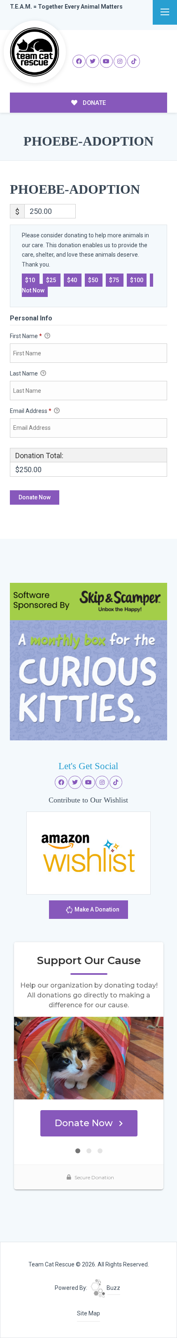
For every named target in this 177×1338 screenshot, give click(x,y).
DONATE (93, 103)
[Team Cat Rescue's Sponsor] (89, 661)
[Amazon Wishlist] (88, 852)
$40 (72, 280)
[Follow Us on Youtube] (106, 61)
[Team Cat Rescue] (35, 52)
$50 (93, 280)
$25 (51, 280)
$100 (136, 280)
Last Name (24, 373)
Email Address (30, 411)
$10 (30, 280)
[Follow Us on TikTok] (133, 61)
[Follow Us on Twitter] (92, 61)
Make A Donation (96, 909)
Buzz (112, 1288)
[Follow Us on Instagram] (120, 61)
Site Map (88, 1313)
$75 (114, 280)
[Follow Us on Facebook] (79, 61)
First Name (26, 336)
